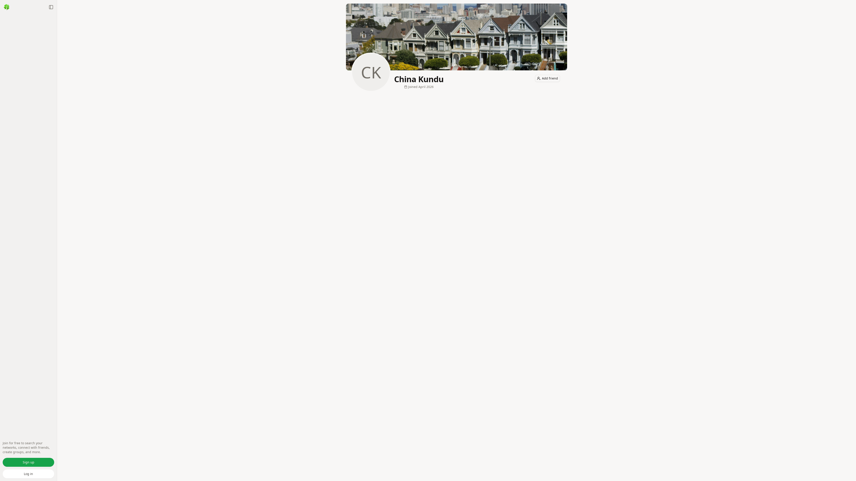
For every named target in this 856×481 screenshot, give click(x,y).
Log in (28, 474)
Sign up (28, 462)
